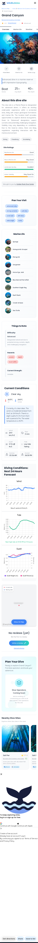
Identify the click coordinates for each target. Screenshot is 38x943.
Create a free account (8, 833)
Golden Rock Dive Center (25, 184)
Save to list (30, 939)
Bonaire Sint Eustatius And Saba (27, 8)
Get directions (9, 939)
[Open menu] (35, 3)
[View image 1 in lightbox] (19, 48)
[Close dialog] (1, 774)
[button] (19, 807)
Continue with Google (8, 826)
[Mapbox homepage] (7, 624)
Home (14, 8)
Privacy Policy (8, 841)
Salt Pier (6, 755)
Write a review (17, 643)
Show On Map (19, 622)
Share (20, 939)
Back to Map (6, 8)
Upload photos (19, 648)
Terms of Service (31, 838)
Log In (23, 836)
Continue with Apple (24, 826)
